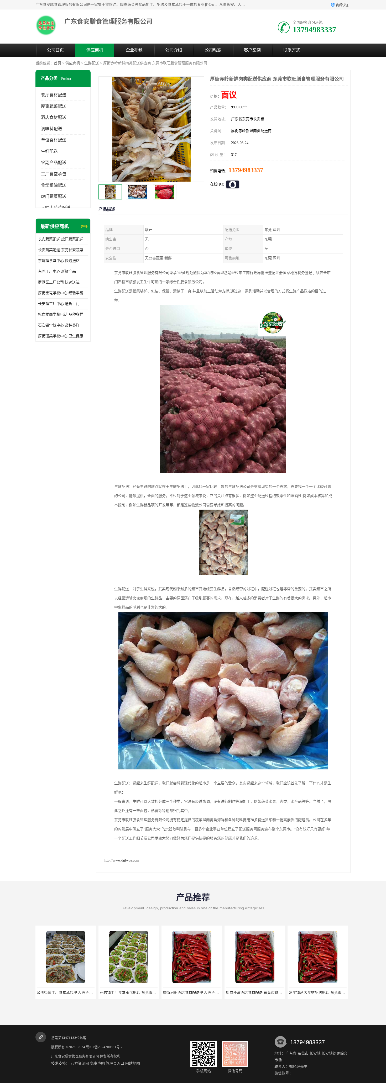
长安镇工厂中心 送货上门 (59, 304)
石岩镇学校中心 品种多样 (59, 325)
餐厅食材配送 (53, 95)
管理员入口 (115, 1063)
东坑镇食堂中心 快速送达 (59, 261)
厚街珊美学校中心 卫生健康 (60, 336)
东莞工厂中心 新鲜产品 (57, 271)
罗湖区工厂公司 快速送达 (59, 282)
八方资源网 (80, 1063)
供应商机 (94, 50)
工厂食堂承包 (53, 174)
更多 (84, 227)
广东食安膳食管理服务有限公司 (75, 1056)
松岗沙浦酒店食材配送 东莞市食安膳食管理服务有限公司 (272, 993)
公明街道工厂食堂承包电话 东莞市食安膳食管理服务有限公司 (87, 993)
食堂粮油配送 (53, 185)
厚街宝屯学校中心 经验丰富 (60, 293)
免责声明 (97, 1063)
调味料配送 (51, 128)
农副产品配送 (53, 162)
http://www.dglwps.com (121, 860)
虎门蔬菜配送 (53, 196)
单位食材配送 (53, 140)
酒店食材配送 (53, 117)
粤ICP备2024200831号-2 (104, 1047)
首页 (57, 63)
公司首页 (55, 50)
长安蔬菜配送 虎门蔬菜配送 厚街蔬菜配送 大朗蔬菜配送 (63, 239)
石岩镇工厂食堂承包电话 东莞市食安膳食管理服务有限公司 (148, 993)
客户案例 (252, 50)
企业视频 (134, 50)
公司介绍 (173, 50)
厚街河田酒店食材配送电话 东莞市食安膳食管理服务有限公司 (213, 993)
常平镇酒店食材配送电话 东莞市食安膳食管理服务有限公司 (337, 993)
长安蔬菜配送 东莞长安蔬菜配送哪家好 (63, 250)
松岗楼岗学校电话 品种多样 (60, 314)
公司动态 (213, 50)
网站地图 (132, 1063)
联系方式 (291, 50)
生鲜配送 (91, 63)
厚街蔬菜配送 (53, 106)
